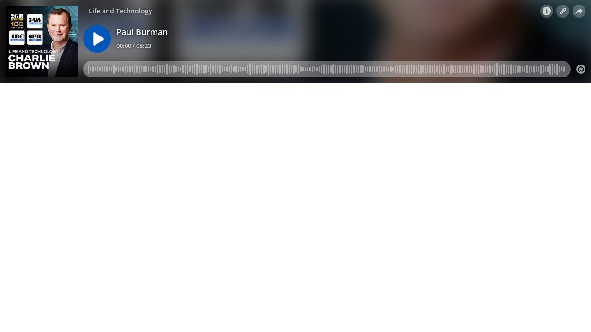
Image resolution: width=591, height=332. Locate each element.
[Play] (97, 39)
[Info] (546, 11)
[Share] (579, 11)
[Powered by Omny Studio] (580, 69)
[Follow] (562, 11)
